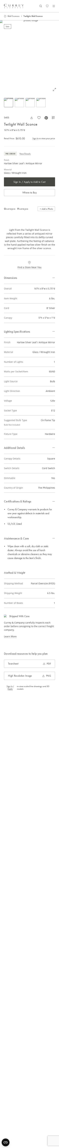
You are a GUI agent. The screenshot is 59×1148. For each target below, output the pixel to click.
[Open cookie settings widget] (6, 1142)
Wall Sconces (14, 16)
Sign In (35, 138)
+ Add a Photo (46, 208)
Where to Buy (29, 192)
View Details (25, 153)
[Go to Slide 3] (30, 102)
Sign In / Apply (10, 687)
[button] (29, 57)
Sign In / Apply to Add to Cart (29, 182)
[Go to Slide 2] (19, 102)
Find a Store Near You (29, 267)
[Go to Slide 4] (41, 102)
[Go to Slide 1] (8, 102)
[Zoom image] (54, 89)
